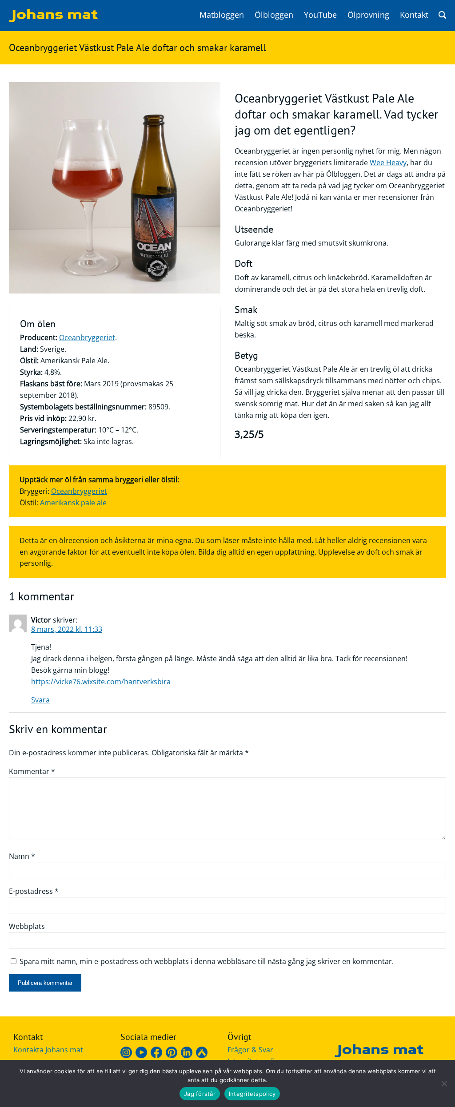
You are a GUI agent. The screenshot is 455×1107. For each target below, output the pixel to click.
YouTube (320, 15)
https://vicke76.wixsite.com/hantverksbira (101, 681)
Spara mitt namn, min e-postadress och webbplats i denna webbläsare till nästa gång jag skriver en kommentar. (207, 961)
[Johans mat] (53, 19)
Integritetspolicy (252, 1093)
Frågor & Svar (250, 1050)
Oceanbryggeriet (87, 337)
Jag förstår (200, 1093)
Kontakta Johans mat (48, 1050)
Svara (40, 700)
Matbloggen (222, 15)
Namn (22, 856)
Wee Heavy (388, 162)
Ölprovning (368, 15)
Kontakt (414, 15)
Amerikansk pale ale (73, 503)
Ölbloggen (274, 15)
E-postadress (34, 891)
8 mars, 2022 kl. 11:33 (66, 629)
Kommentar (32, 771)
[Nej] (443, 1083)
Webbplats (27, 926)
